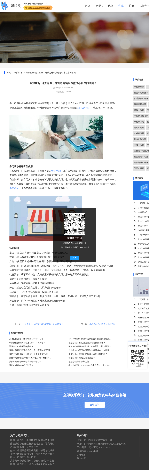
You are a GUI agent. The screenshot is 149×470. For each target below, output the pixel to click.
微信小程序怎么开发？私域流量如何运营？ (32, 464)
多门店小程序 (84, 107)
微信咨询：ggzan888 (87, 451)
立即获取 (94, 404)
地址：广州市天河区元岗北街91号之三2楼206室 (101, 444)
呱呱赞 (16, 6)
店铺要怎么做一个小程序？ (24, 447)
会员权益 (14, 188)
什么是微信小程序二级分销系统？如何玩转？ (43, 324)
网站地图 (81, 458)
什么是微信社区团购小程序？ (102, 324)
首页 (87, 5)
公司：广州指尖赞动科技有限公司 (94, 440)
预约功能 (56, 171)
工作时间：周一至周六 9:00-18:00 (94, 447)
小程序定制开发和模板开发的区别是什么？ (32, 454)
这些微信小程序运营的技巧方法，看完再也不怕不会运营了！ (33, 443)
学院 (121, 5)
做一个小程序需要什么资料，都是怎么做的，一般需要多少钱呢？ (33, 450)
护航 (131, 5)
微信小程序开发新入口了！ (24, 457)
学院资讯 (18, 73)
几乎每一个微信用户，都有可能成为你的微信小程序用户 (33, 460)
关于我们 (81, 454)
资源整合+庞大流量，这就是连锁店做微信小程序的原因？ (52, 73)
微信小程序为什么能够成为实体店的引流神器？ (33, 440)
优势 (110, 5)
